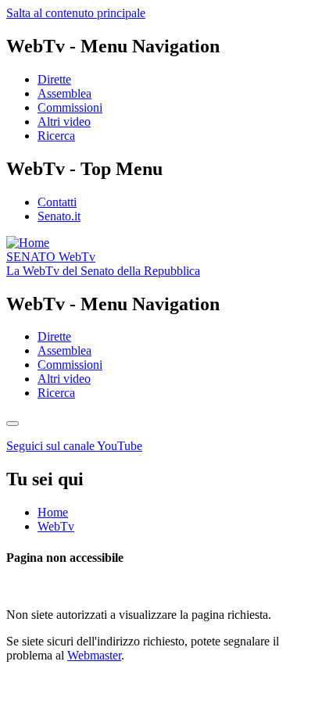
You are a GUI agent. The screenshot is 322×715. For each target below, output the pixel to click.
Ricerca (56, 135)
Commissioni (70, 107)
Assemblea (64, 93)
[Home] (27, 242)
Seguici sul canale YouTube (74, 445)
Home (53, 512)
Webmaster (94, 655)
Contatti (57, 202)
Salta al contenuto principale (75, 13)
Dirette (54, 79)
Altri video (64, 121)
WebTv (50, 256)
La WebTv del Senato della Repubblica (103, 270)
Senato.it (59, 216)
